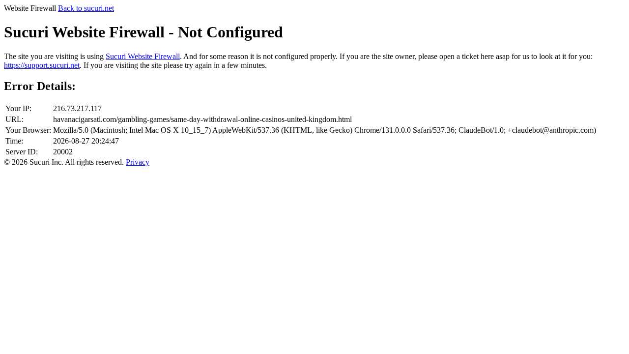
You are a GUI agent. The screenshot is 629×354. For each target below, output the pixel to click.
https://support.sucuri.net (42, 65)
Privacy (137, 162)
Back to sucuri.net (86, 8)
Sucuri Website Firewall (143, 56)
